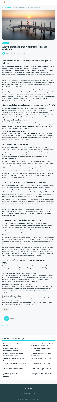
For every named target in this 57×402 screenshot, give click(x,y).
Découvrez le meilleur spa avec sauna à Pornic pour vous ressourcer (13, 354)
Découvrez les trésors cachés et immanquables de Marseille (11, 349)
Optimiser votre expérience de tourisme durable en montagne (41, 364)
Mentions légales (26, 393)
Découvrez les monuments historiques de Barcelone (14, 344)
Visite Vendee (28, 389)
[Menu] (53, 2)
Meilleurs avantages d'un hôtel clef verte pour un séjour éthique (13, 359)
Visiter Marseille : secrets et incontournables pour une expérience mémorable (13, 374)
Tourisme (9, 7)
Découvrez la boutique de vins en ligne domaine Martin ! (41, 359)
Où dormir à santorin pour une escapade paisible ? (41, 373)
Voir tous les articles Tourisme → (11, 326)
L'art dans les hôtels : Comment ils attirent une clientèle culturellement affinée (42, 344)
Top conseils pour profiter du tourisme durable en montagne (13, 369)
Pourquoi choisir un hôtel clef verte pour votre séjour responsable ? (41, 369)
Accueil (4, 7)
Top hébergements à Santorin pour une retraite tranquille (41, 349)
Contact (33, 393)
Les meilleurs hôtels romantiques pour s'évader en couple (41, 354)
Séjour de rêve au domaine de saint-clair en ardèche (14, 364)
